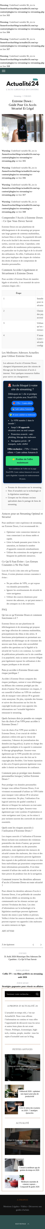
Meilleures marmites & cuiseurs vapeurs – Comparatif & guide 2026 (29, 1184)
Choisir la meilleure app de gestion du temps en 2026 (29, 1169)
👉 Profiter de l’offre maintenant (22, 461)
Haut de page (20, 1224)
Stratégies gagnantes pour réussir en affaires (22, 985)
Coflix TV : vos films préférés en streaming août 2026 (23, 973)
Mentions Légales (11, 1206)
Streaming (17, 96)
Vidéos (24, 1206)
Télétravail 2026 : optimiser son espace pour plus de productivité (29, 1093)
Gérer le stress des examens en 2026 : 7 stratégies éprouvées (29, 1110)
